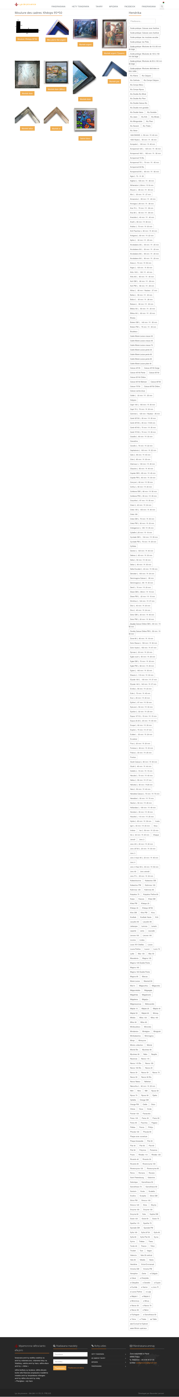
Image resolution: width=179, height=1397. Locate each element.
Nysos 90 (144, 1095)
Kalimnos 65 (149, 889)
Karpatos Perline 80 (150, 894)
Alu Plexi (149, 121)
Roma (132, 1173)
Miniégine (146, 1031)
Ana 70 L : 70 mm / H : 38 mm (141, 208)
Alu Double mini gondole (139, 107)
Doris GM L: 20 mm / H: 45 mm (142, 614)
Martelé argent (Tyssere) (114, 53)
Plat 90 (132, 1150)
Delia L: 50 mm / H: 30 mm (140, 560)
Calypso (133, 400)
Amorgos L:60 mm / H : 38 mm (142, 203)
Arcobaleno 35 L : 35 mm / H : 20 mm (144, 244)
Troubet (133, 1250)
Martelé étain (27, 93)
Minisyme (142, 1040)
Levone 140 (147, 935)
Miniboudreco (135, 1026)
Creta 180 (133, 514)
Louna (150, 944)
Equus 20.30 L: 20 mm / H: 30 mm (143, 720)
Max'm (132, 985)
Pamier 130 (134, 1113)
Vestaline (133, 1264)
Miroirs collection (136, 1045)
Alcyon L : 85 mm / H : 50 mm (141, 190)
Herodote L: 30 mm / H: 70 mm (142, 798)
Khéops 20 (145, 903)
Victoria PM (147, 1269)
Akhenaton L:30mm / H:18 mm (141, 185)
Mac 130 (141, 953)
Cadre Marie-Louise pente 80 (141, 359)
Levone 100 (134, 935)
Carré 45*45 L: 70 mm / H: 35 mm (143, 427)
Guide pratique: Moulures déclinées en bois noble (144, 69)
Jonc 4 (132, 862)
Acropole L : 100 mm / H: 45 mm (142, 144)
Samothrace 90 (151, 1186)
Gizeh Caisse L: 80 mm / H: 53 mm (143, 762)
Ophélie (133, 1100)
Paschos (144, 1122)
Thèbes (142, 1241)
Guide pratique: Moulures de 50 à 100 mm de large (145, 62)
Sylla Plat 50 (145, 1237)
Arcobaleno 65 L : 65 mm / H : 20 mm (144, 253)
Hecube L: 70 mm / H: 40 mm (141, 775)
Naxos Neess (135, 1081)
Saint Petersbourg (137, 1177)
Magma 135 (146, 958)
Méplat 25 (145, 1008)
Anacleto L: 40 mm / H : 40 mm (142, 217)
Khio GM (133, 912)
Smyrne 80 (134, 1214)
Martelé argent (85, 44)
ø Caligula (153, 1273)
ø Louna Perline (136, 1291)
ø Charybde (144, 1278)
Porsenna (153, 1150)
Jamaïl (132, 839)
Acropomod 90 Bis (137, 167)
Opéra (154, 1095)
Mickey (155, 1013)
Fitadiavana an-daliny (76, 1367)
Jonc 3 (132, 853)
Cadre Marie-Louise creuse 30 (141, 336)
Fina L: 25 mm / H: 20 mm (140, 743)
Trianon (144, 1246)
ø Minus (146, 1301)
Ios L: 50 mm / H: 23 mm (148, 830)
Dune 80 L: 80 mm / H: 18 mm (141, 638)
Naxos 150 (149, 1063)
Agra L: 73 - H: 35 (137, 176)
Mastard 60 (148, 981)
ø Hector (144, 1287)
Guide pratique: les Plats (139, 42)
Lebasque (133, 926)
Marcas (145, 976)
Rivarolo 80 (134, 1164)
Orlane (132, 1109)
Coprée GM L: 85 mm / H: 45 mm (143, 473)
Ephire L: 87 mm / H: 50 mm (141, 702)
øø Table (153, 1319)
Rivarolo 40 (134, 1159)
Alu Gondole (151, 112)
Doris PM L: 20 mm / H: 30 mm (142, 619)
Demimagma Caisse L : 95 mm (142, 578)
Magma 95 (134, 976)
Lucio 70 (156, 949)
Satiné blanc (85, 138)
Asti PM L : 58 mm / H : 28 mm (142, 285)
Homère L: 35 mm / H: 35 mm (141, 812)
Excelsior (133, 739)
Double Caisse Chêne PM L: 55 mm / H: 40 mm (145, 632)
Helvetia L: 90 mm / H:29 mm (141, 784)
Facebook (129, 6)
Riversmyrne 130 (136, 1168)
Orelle (145, 1104)
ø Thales (143, 1319)
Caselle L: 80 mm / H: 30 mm (141, 436)
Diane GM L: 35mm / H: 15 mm (142, 592)
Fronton (133, 757)
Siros (145, 1205)
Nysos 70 (133, 1095)
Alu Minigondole (136, 121)
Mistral (149, 1045)
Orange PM (134, 1104)
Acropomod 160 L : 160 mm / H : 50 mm (145, 153)
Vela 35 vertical (146, 1255)
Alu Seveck (134, 126)
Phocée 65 (147, 1131)
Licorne (133, 940)
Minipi (132, 1040)
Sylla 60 (157, 1232)
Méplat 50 (134, 1013)
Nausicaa (133, 1058)
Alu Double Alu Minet (138, 94)
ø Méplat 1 (134, 1296)
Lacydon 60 (134, 921)
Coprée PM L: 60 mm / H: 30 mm (142, 477)
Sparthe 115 (134, 1223)
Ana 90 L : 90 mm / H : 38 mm (141, 212)
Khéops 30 (134, 908)
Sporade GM (135, 1227)
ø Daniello (146, 1282)
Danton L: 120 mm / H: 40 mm (141, 550)
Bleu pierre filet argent (56, 39)
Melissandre (149, 1004)
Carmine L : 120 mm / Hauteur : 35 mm (145, 413)
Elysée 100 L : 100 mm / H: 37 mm (143, 679)
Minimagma (149, 1036)
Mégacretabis (135, 990)
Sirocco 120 (134, 1205)
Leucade (151, 930)
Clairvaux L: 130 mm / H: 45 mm (142, 464)
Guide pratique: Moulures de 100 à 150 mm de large (144, 55)
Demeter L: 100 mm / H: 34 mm (142, 573)
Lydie (132, 953)
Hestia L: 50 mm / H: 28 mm (141, 803)
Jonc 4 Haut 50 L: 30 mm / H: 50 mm (144, 867)
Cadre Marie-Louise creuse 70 (141, 345)
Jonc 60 (133, 871)
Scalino (133, 1195)
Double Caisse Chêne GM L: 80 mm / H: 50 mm (145, 625)
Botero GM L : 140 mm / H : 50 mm (143, 322)
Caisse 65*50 (156, 381)
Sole (144, 1214)
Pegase (154, 1122)
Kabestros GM (150, 880)
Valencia (133, 1255)
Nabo (145, 1054)
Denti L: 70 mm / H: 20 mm (140, 587)
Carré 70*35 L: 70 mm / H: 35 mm (143, 432)
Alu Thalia (146, 126)
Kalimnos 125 (135, 889)
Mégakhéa (134, 994)
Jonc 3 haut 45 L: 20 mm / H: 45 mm (144, 857)
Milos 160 (154, 1017)
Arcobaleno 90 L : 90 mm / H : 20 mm (144, 258)
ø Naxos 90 (134, 1310)
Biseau (132, 318)
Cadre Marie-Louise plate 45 (140, 363)
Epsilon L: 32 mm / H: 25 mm (141, 711)
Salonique (134, 1182)
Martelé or (56, 128)
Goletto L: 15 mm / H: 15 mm (141, 771)
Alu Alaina (134, 75)
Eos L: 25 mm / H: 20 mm (140, 698)
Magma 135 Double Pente (140, 963)
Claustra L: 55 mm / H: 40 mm (141, 468)
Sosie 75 (155, 1218)
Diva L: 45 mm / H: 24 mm (140, 610)
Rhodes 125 (156, 1154)
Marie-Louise (135, 981)
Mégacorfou (143, 985)
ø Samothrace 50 (149, 1314)
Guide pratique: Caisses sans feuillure (144, 33)
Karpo (132, 899)
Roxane (151, 1173)
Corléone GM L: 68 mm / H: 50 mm (143, 491)
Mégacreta (156, 985)
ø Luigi (148, 1291)
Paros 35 (145, 1118)
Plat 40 (132, 1145)
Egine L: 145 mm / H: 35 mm (141, 670)
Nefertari (147, 1081)
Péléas (132, 1127)
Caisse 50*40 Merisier (138, 381)
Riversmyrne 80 (153, 1168)
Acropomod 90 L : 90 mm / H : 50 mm (144, 171)
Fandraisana (58, 6)
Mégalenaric (146, 994)
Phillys (150, 1127)
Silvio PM (133, 1200)
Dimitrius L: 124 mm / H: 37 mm (142, 601)
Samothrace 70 (136, 1186)
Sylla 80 (133, 1237)
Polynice (142, 1150)
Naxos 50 (144, 1072)
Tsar (141, 1250)
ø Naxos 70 (147, 1305)
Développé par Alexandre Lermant (151, 1393)
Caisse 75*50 (135, 386)
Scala (142, 1191)
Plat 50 (142, 1145)
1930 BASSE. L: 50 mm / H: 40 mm (144, 135)
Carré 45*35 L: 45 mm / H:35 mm (142, 423)
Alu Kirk (144, 117)
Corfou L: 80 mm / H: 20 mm (141, 486)
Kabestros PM (135, 885)
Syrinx (132, 1241)
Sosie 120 (134, 1218)
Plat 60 (151, 1145)
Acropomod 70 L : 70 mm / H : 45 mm (144, 162)
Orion (153, 1104)
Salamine (151, 1177)
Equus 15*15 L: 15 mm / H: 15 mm (143, 716)
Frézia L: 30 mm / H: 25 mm (141, 752)
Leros (142, 930)
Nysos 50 (155, 1090)
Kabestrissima (135, 880)
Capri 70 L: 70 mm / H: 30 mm (141, 409)
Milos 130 (143, 1017)
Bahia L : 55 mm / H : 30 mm (141, 295)
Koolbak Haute (145, 917)
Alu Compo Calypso (151, 80)
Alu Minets (155, 117)
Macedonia (134, 958)
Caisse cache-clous (137, 391)
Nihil (131, 1090)
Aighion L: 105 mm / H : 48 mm (142, 180)
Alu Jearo (133, 117)
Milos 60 (133, 1022)
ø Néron (146, 1310)
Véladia (142, 1259)
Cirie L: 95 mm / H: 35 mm (140, 459)
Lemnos (144, 926)
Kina (153, 912)
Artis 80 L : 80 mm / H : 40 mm (142, 276)
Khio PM (144, 912)
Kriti (156, 917)
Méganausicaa (135, 1004)
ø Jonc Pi (155, 1287)
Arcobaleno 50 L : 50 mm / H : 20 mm (144, 249)
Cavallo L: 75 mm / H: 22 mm (141, 445)
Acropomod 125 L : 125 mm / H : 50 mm (145, 148)
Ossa (141, 1109)
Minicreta (147, 1026)
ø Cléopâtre (134, 1282)
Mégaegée (148, 990)
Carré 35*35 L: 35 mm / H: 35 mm (143, 418)
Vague (149, 1250)
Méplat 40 (156, 1008)
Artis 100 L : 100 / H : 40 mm (141, 272)
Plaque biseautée (136, 1141)
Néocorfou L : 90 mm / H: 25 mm (142, 1086)
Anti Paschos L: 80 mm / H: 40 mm (143, 231)
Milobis (132, 1017)
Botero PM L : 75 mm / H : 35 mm (143, 327)
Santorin (133, 1191)
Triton (152, 1246)
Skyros (153, 1205)
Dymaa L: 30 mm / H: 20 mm (141, 652)
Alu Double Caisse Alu (138, 103)
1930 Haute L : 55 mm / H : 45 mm (143, 139)
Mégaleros (134, 999)
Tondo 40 (133, 1246)
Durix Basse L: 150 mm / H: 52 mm (143, 643)
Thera (150, 1241)
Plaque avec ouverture (138, 1136)
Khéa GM (151, 899)
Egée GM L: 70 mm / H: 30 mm (142, 661)
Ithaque (156, 835)
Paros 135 (134, 1118)
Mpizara (113, 6)
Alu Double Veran (136, 112)
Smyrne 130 (147, 1209)
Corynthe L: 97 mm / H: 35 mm (142, 500)
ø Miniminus (134, 1301)
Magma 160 (134, 967)
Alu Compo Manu (136, 84)
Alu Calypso (146, 75)
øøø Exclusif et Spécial (139, 1323)
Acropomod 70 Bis (137, 158)
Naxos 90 (133, 1077)
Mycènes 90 (134, 1054)
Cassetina (134, 441)
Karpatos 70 (134, 894)
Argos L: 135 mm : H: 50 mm (141, 267)
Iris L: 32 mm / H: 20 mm (139, 835)
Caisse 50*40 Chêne (138, 377)
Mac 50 (151, 953)
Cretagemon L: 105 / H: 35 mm (142, 528)
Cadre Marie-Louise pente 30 (141, 349)
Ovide (149, 1109)
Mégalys (145, 999)
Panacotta (146, 1113)
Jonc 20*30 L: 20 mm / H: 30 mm (142, 848)
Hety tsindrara (80, 6)
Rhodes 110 (143, 1154)
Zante (144, 1273)
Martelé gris (114, 81)
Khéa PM (133, 903)
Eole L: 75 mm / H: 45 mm (140, 693)
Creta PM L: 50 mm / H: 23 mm (142, 523)
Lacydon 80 (147, 921)
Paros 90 (133, 1122)
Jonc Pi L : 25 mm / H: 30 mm (141, 876)
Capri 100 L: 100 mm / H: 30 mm (142, 404)
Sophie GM (154, 1214)
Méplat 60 (145, 1013)
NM (146, 1090)
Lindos (142, 940)
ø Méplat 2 (146, 1296)
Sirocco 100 (145, 1200)
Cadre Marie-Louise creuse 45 (141, 340)
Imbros (132, 830)
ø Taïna (133, 1319)
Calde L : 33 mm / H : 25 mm (141, 395)
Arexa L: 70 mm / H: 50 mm (140, 263)
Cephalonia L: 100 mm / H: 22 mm (143, 450)
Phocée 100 (134, 1131)
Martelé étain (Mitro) (56, 89)
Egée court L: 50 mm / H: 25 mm (142, 656)
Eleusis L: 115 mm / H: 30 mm (141, 675)
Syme (156, 1237)
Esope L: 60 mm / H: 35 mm (141, 725)
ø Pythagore (134, 1314)
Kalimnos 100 (150, 885)
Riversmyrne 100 (149, 1164)
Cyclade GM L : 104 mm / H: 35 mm (144, 537)
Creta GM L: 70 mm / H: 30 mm (142, 519)
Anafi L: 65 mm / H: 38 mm (140, 222)
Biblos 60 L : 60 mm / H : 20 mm (142, 313)
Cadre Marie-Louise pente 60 (141, 354)
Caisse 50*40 (154, 372)
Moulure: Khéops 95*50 (27, 39)
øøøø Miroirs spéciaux (138, 1328)
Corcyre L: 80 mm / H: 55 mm (141, 482)
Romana (142, 1173)
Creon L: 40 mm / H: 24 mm (140, 505)
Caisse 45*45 (135, 368)
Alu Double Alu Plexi (138, 98)
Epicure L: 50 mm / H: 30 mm (141, 707)
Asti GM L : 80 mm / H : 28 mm (142, 281)
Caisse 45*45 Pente (137, 372)
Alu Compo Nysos (137, 89)
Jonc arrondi (144, 871)
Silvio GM (153, 1195)
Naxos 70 (156, 1072)
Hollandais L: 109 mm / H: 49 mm (143, 807)
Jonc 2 (141, 839)
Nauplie (154, 1054)
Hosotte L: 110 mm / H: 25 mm (142, 816)
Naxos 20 (148, 1068)
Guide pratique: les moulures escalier (144, 37)
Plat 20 (150, 1141)
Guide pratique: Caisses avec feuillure (144, 28)
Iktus (156, 825)
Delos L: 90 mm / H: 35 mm (140, 564)
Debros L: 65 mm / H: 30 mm (141, 555)
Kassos (141, 899)
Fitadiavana (60, 1368)
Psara (132, 1154)
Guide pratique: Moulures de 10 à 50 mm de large (145, 47)
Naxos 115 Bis (135, 1063)
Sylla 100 (133, 1232)
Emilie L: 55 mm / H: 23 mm (141, 688)
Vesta (151, 1259)
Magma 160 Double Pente (140, 972)
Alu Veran (133, 130)
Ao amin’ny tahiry (98, 1358)
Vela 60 (133, 1259)
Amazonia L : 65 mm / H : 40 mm (143, 199)
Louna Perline (135, 949)
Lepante (133, 930)
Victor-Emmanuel (147, 1264)
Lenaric (154, 926)
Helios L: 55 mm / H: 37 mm (141, 780)
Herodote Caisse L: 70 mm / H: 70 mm (144, 793)
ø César (133, 1278)
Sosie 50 (145, 1218)
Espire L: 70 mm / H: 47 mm (141, 729)
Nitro (139, 1090)
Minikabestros (135, 1036)
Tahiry (99, 6)
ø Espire (157, 1282)
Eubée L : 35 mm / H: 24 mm (141, 734)
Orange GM (144, 1100)
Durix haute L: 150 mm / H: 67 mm (143, 647)
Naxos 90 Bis (146, 1077)
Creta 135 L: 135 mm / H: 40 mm (142, 509)
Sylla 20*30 (145, 1232)
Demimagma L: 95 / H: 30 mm (141, 582)
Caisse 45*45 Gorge (151, 368)
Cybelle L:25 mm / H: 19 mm (141, 532)
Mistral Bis (134, 1049)
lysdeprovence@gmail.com (146, 1362)
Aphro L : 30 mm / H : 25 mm (141, 240)
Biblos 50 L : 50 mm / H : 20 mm (142, 308)
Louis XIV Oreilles (137, 944)
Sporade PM (148, 1227)
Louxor (147, 949)
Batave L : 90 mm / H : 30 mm (141, 304)
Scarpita (143, 1195)
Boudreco (133, 331)
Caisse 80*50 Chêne (152, 386)
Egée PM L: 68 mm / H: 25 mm (142, 666)
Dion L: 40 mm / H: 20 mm (140, 605)
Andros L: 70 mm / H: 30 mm (141, 226)
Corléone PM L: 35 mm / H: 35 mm (143, 496)
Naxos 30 (133, 1072)
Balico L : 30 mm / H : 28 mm (141, 299)
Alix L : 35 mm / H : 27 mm (140, 194)
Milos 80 (143, 1022)
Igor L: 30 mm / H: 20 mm (140, 825)
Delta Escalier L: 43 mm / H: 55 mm (144, 569)
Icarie (157, 821)
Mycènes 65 (146, 1049)
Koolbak (133, 917)
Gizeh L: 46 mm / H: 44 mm (140, 766)
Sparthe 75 (147, 1223)
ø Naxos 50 (134, 1305)
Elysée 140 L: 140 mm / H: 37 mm (143, 684)
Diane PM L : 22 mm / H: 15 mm (142, 596)
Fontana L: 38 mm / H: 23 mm (141, 748)
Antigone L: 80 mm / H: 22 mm (142, 235)
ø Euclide (133, 1287)
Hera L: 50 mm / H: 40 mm (140, 789)
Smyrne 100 (134, 1209)
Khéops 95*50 (147, 908)
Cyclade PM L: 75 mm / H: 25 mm (143, 541)
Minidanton (134, 1031)
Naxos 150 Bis (135, 1068)
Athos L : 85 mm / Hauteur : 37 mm (143, 290)
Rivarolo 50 (147, 1159)
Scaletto (152, 1191)
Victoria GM (134, 1269)
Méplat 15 (134, 1008)
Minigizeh (157, 1031)
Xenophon (134, 1273)
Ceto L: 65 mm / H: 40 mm (140, 454)
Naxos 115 (145, 1058)
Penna (141, 1127)
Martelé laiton (27, 128)
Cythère (133, 546)
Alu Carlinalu (135, 80)
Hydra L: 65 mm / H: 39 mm (140, 821)
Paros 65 (156, 1118)
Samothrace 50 (147, 1182)
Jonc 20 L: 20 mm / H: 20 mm (141, 844)
